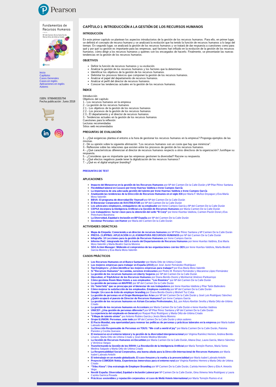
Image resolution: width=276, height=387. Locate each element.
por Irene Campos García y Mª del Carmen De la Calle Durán (158, 206)
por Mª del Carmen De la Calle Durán (138, 199)
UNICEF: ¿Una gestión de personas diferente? (117, 310)
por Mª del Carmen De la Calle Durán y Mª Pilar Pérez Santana (162, 184)
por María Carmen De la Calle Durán (155, 209)
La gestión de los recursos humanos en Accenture (120, 307)
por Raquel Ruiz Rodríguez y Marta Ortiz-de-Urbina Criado (170, 313)
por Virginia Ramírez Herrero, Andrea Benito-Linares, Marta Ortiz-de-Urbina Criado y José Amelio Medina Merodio (162, 335)
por (157, 274)
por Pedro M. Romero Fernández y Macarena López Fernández (159, 271)
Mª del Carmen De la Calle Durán (178, 274)
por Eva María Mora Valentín (148, 268)
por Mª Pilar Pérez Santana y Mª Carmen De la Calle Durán (161, 232)
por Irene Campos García (141, 238)
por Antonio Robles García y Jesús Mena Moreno (148, 316)
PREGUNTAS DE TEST (96, 171)
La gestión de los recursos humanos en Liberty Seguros (123, 274)
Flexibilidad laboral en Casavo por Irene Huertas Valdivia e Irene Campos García (137, 188)
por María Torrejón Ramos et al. (157, 378)
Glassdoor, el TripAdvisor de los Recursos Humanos (121, 277)
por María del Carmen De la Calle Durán (131, 220)
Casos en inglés (48, 81)
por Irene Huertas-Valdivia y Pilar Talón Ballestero (158, 286)
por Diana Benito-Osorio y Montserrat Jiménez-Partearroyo (183, 277)
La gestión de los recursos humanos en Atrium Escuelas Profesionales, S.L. (134, 301)
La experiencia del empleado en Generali (114, 313)
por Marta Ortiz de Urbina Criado (136, 262)
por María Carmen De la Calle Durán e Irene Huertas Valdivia (183, 307)
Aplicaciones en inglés (52, 84)
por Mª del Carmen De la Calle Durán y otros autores (162, 319)
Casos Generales (49, 78)
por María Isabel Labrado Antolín (158, 357)
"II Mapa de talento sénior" (106, 316)
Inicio (42, 72)
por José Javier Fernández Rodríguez (143, 265)
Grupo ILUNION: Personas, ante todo (112, 319)
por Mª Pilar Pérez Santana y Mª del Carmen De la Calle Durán (178, 310)
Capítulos (45, 75)
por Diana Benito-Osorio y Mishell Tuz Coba (142, 292)
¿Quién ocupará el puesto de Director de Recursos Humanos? (126, 298)
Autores (44, 86)
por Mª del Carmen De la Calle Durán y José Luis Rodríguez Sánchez (161, 295)
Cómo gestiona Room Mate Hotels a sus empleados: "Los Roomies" (130, 280)
